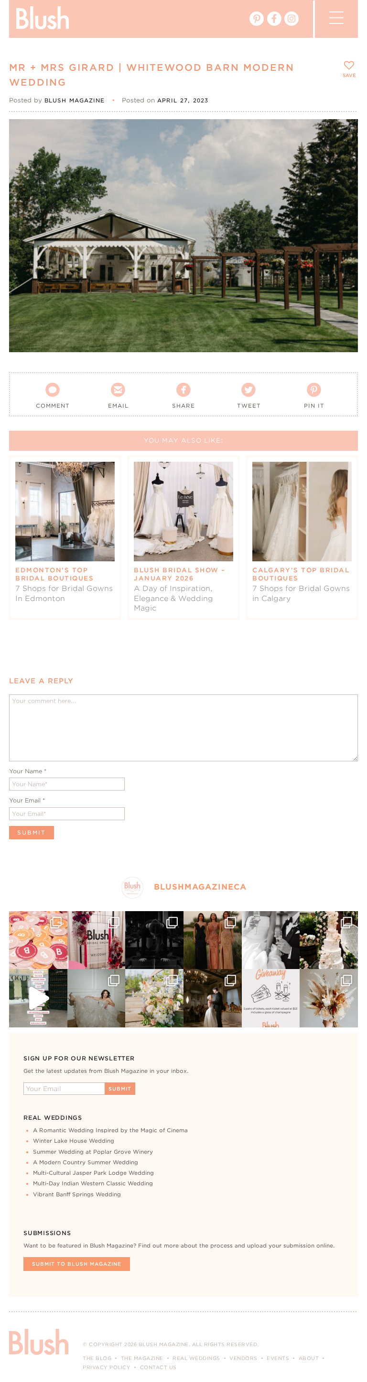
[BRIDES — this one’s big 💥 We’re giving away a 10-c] (154, 940)
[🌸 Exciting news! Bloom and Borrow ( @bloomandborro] (154, 998)
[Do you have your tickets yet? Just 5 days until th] (271, 940)
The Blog (97, 1358)
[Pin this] (342, 156)
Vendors (243, 1358)
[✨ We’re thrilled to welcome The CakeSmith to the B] (329, 940)
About (309, 1358)
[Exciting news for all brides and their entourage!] (213, 940)
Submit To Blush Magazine (76, 1264)
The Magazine (142, 1358)
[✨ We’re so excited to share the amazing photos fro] (96, 940)
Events (278, 1358)
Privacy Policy (106, 1367)
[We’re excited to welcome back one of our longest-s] (213, 998)
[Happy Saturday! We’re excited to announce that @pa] (329, 998)
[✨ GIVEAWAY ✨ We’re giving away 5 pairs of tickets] (271, 998)
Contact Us (158, 1367)
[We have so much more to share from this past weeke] (38, 940)
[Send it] (342, 178)
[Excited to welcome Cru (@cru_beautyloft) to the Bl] (96, 998)
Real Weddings (196, 1358)
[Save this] (342, 134)
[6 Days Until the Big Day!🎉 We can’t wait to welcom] (38, 998)
